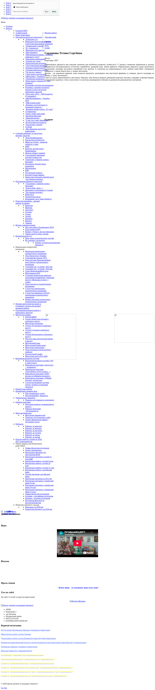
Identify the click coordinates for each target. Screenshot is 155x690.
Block (46, 12)
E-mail (47, 48)
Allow (54, 12)
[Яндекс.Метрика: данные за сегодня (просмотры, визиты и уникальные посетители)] (77, 601)
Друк (47, 46)
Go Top (4, 688)
